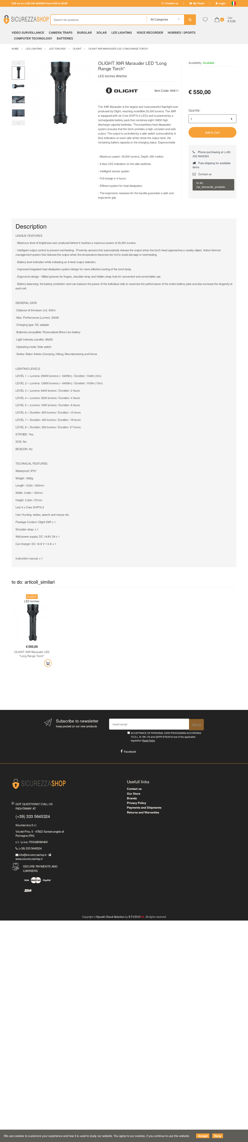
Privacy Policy (136, 803)
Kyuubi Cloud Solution (110, 917)
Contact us (171, 3)
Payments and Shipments (144, 807)
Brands (132, 798)
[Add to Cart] (48, 663)
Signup (196, 724)
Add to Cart (212, 132)
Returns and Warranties (143, 812)
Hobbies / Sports (181, 32)
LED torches (106, 76)
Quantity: (195, 110)
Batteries (65, 38)
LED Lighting (121, 32)
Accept (203, 1136)
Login (222, 3)
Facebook (130, 751)
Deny (217, 1136)
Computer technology (33, 38)
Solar (101, 32)
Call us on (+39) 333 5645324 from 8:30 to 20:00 (39, 3)
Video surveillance (28, 32)
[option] (58, 94)
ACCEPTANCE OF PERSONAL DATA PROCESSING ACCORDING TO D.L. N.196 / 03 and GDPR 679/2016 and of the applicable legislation (166, 736)
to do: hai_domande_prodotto (210, 185)
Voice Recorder (150, 32)
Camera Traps (60, 32)
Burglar (84, 32)
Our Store (133, 793)
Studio (136, 917)
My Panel (198, 3)
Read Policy (148, 740)
